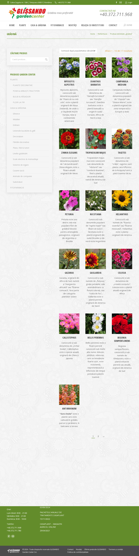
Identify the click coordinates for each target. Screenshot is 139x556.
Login (130, 2)
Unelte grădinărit (20, 153)
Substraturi (17, 182)
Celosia (122, 272)
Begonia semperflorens (122, 339)
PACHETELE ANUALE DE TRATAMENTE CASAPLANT (52, 514)
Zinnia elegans (69, 152)
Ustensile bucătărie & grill (24, 130)
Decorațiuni (18, 136)
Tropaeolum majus (96, 152)
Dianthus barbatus (96, 83)
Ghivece (16, 113)
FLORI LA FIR (19, 102)
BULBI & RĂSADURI (22, 96)
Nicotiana (95, 214)
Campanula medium (122, 83)
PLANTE (14, 79)
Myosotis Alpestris (69, 83)
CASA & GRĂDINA (18, 108)
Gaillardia (95, 272)
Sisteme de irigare (21, 165)
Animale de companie (22, 176)
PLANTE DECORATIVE (22, 85)
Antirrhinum (69, 408)
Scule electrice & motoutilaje (25, 159)
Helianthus (122, 214)
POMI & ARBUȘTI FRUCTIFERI (26, 91)
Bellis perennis (96, 337)
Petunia (69, 214)
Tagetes (122, 152)
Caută (46, 59)
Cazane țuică (18, 170)
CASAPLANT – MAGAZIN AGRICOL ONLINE (51, 525)
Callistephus (69, 337)
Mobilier (16, 119)
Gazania (69, 272)
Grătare (16, 125)
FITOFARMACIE (17, 187)
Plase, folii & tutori (21, 148)
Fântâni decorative (21, 142)
